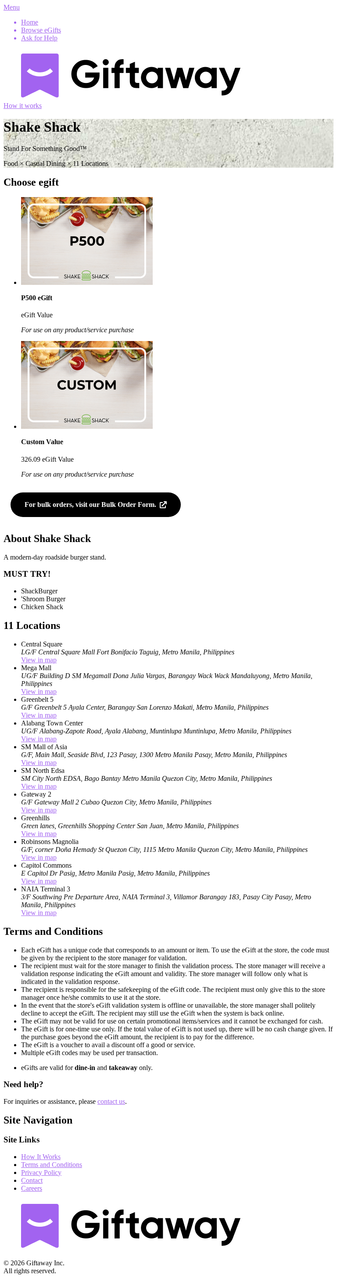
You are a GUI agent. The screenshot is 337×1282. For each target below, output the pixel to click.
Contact (32, 1180)
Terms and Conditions (51, 1164)
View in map (39, 660)
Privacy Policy (41, 1172)
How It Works (41, 1156)
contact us (111, 1101)
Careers (31, 1188)
